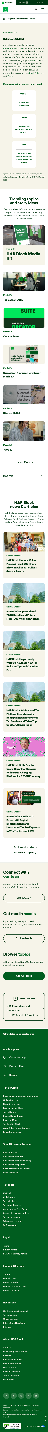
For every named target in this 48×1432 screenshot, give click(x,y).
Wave (10, 76)
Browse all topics (24, 852)
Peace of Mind (10, 1120)
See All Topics (24, 976)
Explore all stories (24, 847)
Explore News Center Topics (21, 19)
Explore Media (24, 938)
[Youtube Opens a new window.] (28, 1396)
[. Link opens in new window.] (12, 1426)
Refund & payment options (16, 1213)
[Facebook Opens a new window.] (14, 1396)
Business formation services (16, 1168)
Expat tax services (12, 1132)
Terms (6, 1245)
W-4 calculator (10, 1225)
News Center (9, 1367)
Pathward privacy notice (15, 1253)
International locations (14, 1323)
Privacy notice (10, 1249)
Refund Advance (11, 1290)
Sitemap (7, 1327)
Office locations (10, 1319)
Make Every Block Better (15, 1351)
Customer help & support (15, 1311)
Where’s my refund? (13, 1221)
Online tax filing (11, 1100)
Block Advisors (36, 73)
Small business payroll (14, 1164)
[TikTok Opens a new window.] (6, 1396)
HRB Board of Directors (24, 1015)
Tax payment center (13, 1217)
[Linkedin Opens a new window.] (36, 1396)
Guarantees (8, 1379)
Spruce (31, 60)
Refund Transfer (11, 1282)
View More (24, 462)
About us (7, 1347)
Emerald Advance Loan (14, 1286)
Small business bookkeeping (17, 1160)
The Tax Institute (11, 1375)
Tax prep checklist (12, 1205)
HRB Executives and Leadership (18, 1008)
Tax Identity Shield (12, 1124)
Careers (7, 1355)
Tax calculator (10, 1201)
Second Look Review (13, 1116)
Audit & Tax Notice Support (16, 1128)
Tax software (9, 1112)
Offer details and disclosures (18, 1034)
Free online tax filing (13, 1108)
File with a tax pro (11, 1104)
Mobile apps (9, 1197)
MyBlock (7, 1193)
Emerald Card (9, 1278)
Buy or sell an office (12, 1359)
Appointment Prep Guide (15, 1209)
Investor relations (11, 1371)
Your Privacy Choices (32, 1426)
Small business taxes (13, 1156)
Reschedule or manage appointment (21, 1096)
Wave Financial (10, 1172)
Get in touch (24, 898)
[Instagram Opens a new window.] (21, 1396)
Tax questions (10, 1315)
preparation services (13, 48)
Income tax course (12, 1363)
